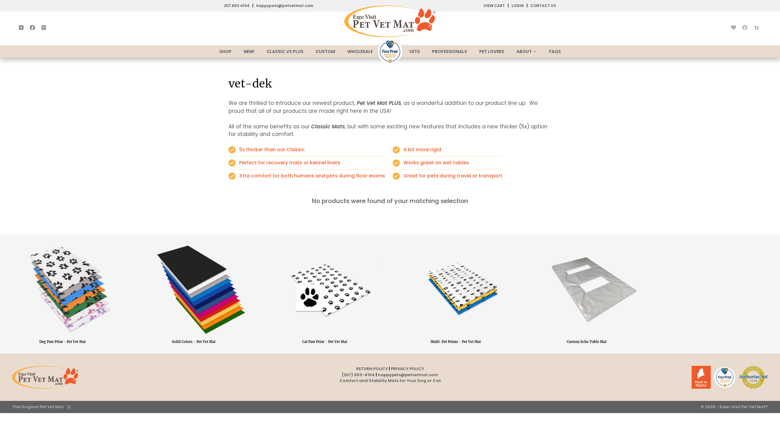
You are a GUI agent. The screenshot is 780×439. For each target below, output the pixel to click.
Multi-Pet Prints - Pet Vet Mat (456, 342)
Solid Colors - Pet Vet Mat (193, 342)
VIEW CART (494, 5)
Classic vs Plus (285, 51)
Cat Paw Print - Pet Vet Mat (324, 342)
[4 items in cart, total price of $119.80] (756, 28)
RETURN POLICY (372, 369)
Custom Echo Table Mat (586, 342)
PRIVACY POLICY (407, 369)
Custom (325, 51)
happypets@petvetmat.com (284, 5)
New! (249, 51)
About (524, 51)
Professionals (449, 51)
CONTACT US (543, 5)
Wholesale (360, 51)
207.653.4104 (237, 5)
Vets (414, 51)
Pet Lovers (491, 51)
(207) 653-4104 (358, 375)
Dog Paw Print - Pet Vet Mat (62, 342)
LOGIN (518, 5)
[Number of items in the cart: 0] (69, 407)
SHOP (225, 51)
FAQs (555, 51)
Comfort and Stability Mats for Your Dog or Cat (390, 381)
